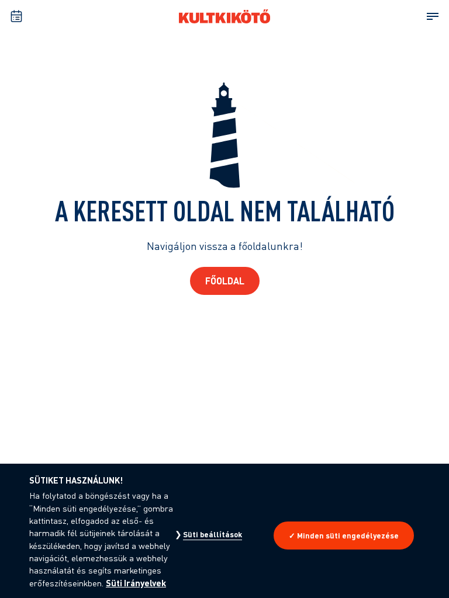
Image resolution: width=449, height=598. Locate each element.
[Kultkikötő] (224, 16)
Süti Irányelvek (136, 583)
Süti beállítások (212, 534)
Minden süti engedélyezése (348, 535)
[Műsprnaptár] (16, 16)
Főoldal (224, 280)
